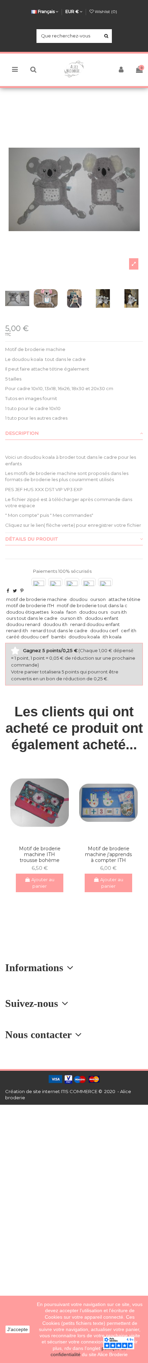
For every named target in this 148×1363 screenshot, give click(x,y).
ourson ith (71, 618)
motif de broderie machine (36, 599)
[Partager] (8, 590)
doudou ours (93, 612)
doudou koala (84, 636)
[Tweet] (15, 590)
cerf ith (128, 630)
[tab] (74, 434)
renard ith (17, 630)
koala (57, 612)
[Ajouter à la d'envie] (35, 838)
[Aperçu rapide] (44, 838)
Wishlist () (105, 11)
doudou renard (23, 624)
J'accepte (17, 1329)
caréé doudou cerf (27, 636)
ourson (98, 599)
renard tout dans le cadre (59, 630)
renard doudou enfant (95, 624)
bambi (58, 636)
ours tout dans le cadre (31, 618)
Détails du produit (31, 539)
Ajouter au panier (42, 883)
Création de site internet (32, 1091)
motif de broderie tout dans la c (92, 605)
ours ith (118, 612)
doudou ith (55, 624)
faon (71, 612)
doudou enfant (101, 618)
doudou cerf (104, 630)
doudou (78, 599)
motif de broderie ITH (30, 605)
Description (22, 433)
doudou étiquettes (27, 612)
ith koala (112, 636)
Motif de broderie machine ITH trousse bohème (40, 854)
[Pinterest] (21, 590)
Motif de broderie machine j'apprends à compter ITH (108, 854)
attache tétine (124, 599)
